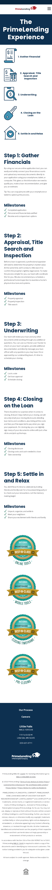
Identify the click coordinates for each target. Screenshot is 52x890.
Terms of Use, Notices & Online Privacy (34, 782)
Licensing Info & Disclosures (14, 785)
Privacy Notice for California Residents (32, 788)
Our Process (26, 709)
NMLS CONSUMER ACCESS (25, 777)
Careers (25, 716)
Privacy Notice (11, 788)
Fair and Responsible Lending (37, 785)
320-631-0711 (26, 743)
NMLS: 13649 (19, 843)
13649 (22, 774)
